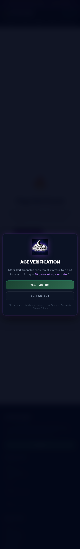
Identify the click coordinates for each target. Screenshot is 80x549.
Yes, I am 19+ (40, 285)
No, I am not (40, 296)
